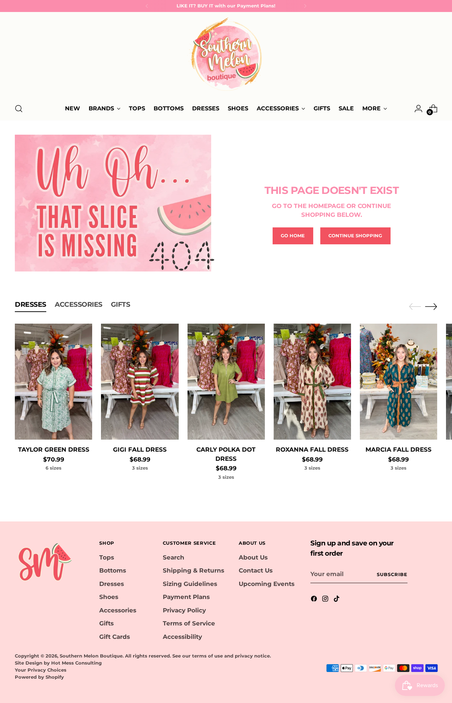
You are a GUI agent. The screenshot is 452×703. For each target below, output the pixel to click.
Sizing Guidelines (190, 583)
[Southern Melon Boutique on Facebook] (314, 600)
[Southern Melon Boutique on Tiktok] (337, 600)
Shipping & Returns (193, 570)
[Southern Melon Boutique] (226, 56)
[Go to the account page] (418, 109)
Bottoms (112, 570)
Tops (106, 557)
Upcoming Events (267, 583)
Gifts (106, 623)
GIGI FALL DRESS (140, 449)
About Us (253, 557)
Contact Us (256, 570)
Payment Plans (186, 596)
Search (173, 557)
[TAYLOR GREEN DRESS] (53, 382)
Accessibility (182, 636)
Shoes (108, 596)
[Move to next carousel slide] (431, 306)
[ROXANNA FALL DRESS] (312, 382)
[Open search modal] (19, 109)
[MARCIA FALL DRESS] (398, 382)
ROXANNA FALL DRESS (312, 449)
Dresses (111, 583)
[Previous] (147, 6)
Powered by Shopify (39, 677)
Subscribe (392, 574)
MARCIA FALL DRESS (398, 449)
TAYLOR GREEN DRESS (53, 449)
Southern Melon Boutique (91, 656)
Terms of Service (189, 623)
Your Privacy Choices (40, 670)
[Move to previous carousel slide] (415, 307)
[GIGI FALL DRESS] (139, 382)
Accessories (117, 610)
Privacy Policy (184, 610)
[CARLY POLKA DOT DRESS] (226, 382)
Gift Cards (114, 636)
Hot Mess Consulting (76, 663)
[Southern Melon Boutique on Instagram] (326, 600)
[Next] (305, 6)
